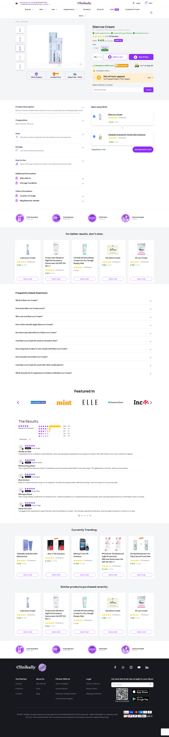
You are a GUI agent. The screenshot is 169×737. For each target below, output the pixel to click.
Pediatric (87, 9)
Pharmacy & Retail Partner (66, 694)
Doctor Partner (62, 689)
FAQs (38, 689)
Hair (53, 9)
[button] (99, 36)
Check (148, 90)
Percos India (124, 30)
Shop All (100, 9)
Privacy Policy (91, 689)
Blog (38, 694)
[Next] (152, 78)
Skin (41, 9)
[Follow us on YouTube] (139, 667)
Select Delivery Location (103, 85)
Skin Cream (24, 22)
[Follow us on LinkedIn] (147, 667)
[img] (30, 446)
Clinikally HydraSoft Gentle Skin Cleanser (127, 134)
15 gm (96, 48)
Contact (19, 694)
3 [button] (84, 516)
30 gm (105, 48)
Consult (19, 684)
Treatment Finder (132, 9)
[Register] (150, 684)
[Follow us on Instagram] (131, 667)
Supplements (69, 9)
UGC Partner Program (64, 699)
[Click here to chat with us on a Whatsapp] (123, 667)
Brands (28, 9)
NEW (116, 9)
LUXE (114, 9)
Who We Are (41, 684)
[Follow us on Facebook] (115, 667)
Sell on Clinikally (62, 684)
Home (17, 22)
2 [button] (81, 516)
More (81, 16)
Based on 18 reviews (26, 428)
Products (19, 689)
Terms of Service (93, 684)
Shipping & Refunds (94, 694)
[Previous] (95, 78)
